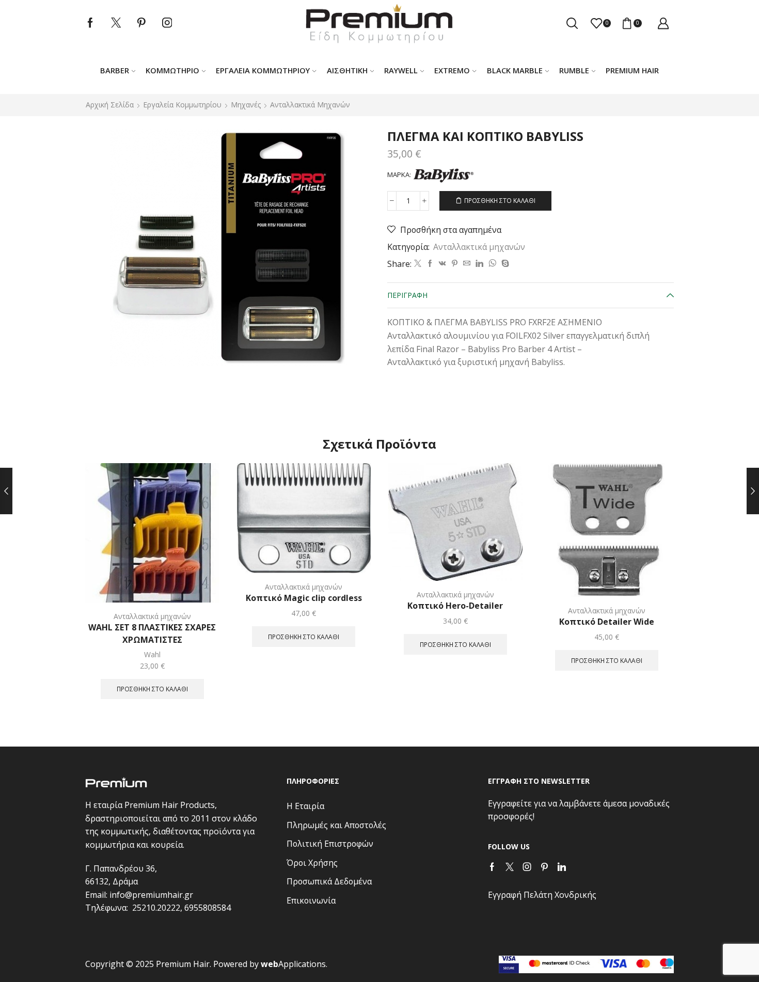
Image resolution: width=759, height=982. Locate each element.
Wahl (152, 654)
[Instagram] (167, 23)
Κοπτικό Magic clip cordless (304, 598)
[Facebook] (90, 23)
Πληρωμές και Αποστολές (336, 825)
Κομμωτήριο (172, 70)
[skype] (504, 263)
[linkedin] (479, 263)
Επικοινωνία (311, 900)
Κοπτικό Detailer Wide (606, 621)
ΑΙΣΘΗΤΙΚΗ (347, 70)
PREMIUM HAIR (632, 70)
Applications (293, 964)
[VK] (442, 263)
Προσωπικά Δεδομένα (329, 881)
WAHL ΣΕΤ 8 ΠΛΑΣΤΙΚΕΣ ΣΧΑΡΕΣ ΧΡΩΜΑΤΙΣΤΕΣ (152, 633)
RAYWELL (401, 70)
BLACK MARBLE (515, 70)
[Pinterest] (141, 23)
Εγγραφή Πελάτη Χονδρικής (542, 894)
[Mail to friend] (467, 263)
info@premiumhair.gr (151, 894)
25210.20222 (156, 907)
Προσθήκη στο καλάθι (499, 200)
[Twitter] (116, 23)
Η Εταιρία (305, 806)
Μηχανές (246, 104)
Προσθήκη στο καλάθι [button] (152, 689)
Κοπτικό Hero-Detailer (455, 605)
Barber (114, 70)
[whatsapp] (492, 263)
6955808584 (207, 907)
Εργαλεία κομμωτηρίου (263, 70)
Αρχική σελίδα (110, 104)
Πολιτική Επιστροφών (330, 843)
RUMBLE (574, 70)
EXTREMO (452, 70)
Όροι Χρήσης (312, 862)
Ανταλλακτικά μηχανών (310, 104)
